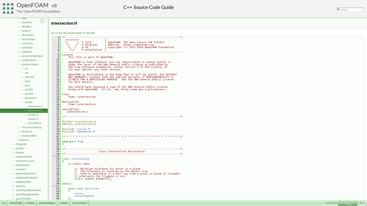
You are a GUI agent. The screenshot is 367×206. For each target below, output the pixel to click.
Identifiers (27, 26)
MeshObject (28, 35)
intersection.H (35, 110)
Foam (80, 141)
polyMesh (27, 52)
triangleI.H (33, 119)
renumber (21, 169)
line (27, 73)
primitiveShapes (30, 64)
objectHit (29, 77)
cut (26, 68)
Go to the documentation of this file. (73, 33)
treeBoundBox (29, 135)
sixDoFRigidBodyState (27, 194)
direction (92, 188)
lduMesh (26, 31)
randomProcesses (25, 161)
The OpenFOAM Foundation (38, 11)
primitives (24, 140)
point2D (29, 89)
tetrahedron (31, 98)
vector (79, 193)
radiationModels (24, 156)
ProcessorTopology (32, 127)
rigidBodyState (23, 182)
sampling (20, 186)
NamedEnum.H (85, 131)
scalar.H (83, 129)
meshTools (27, 43)
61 (55, 186)
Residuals (27, 131)
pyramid (29, 94)
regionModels (23, 165)
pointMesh (27, 47)
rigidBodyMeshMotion (27, 177)
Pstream (20, 152)
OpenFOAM (33, 5)
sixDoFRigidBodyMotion (28, 190)
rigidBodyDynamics (26, 173)
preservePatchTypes (32, 56)
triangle (29, 102)
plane (28, 81)
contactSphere (84, 196)
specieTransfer (23, 198)
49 (55, 156)
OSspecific (21, 144)
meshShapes (29, 39)
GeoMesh (27, 22)
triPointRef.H (34, 123)
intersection (80, 158)
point (27, 85)
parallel (20, 148)
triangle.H (33, 114)
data (24, 18)
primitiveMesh (29, 60)
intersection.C (35, 106)
